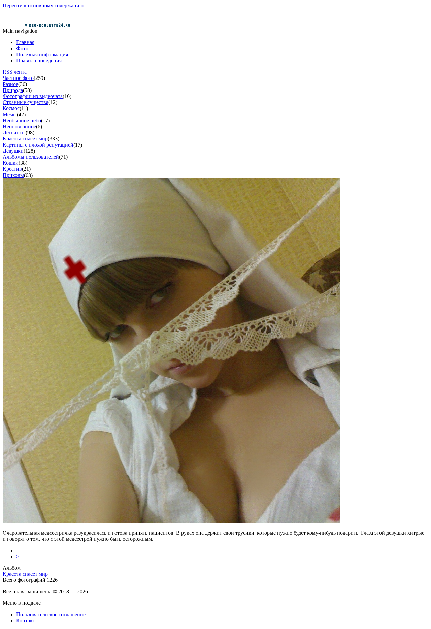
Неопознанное (19, 126)
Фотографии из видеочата (33, 96)
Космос (11, 108)
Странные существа (25, 102)
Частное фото (18, 78)
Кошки (11, 163)
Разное (10, 84)
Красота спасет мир (25, 138)
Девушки (13, 151)
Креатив (12, 169)
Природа (13, 90)
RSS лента (15, 72)
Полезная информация (42, 54)
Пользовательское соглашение (51, 614)
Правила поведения (39, 60)
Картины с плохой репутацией (38, 145)
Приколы (13, 175)
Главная (25, 42)
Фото (22, 48)
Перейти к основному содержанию (43, 5)
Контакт (25, 620)
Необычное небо (22, 120)
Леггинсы (14, 132)
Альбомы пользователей (31, 157)
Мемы (10, 114)
